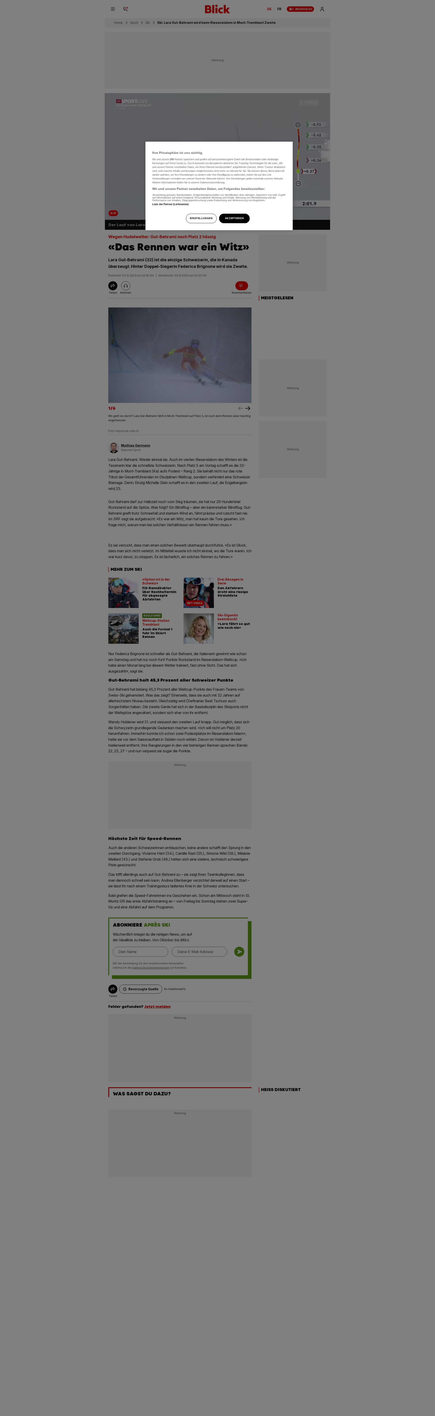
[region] (219, 186)
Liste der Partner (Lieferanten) (170, 204)
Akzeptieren (234, 218)
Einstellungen (201, 218)
